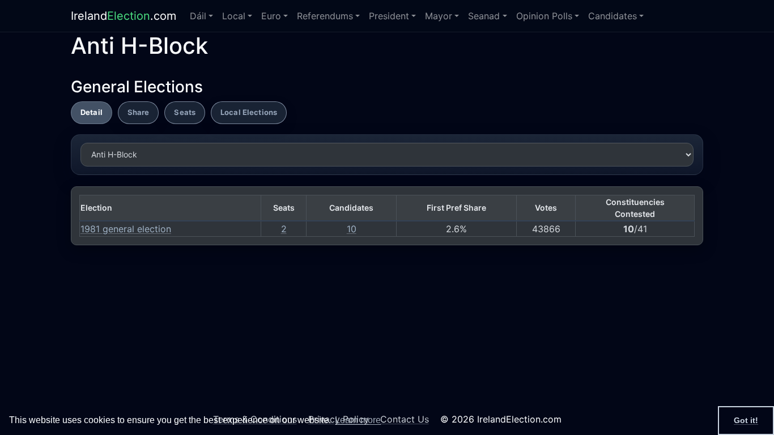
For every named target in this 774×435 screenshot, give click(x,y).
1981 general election (125, 228)
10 (351, 228)
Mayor (438, 16)
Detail (91, 112)
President (389, 16)
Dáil (198, 16)
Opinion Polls (544, 16)
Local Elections (248, 112)
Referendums (325, 16)
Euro (271, 16)
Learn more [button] (358, 420)
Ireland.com (123, 16)
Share (138, 112)
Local (233, 16)
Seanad (484, 16)
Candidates (612, 16)
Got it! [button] (746, 420)
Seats (184, 112)
